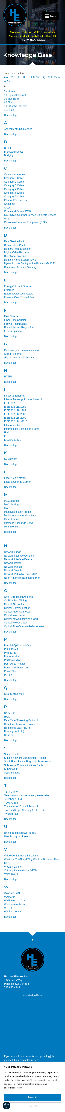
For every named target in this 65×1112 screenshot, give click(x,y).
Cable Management (15, 174)
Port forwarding (12, 660)
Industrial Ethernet (14, 395)
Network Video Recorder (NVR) (21, 574)
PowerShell (10, 671)
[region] (32, 1087)
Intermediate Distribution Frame (21, 429)
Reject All (32, 1106)
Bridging (9, 155)
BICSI (7, 148)
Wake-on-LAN (12, 893)
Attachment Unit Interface (18, 129)
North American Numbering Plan (22, 577)
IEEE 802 (9, 403)
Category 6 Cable (14, 196)
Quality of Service (14, 694)
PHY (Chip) (10, 652)
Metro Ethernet (12, 519)
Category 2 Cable (14, 181)
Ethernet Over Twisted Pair (19, 297)
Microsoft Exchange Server (19, 523)
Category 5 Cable (14, 193)
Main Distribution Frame (17, 511)
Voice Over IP (11, 874)
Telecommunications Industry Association (27, 795)
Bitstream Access (13, 151)
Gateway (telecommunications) (21, 350)
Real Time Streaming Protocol (21, 720)
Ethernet (9, 290)
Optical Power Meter (15, 622)
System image (12, 772)
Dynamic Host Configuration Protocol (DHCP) (29, 263)
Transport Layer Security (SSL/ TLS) (24, 810)
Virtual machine (13, 866)
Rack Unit (9, 713)
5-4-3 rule (9, 91)
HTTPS (8, 376)
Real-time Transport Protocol (20, 724)
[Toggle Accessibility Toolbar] (6, 1105)
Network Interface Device (18, 559)
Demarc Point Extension (17, 248)
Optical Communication (17, 608)
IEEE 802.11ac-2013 (15, 421)
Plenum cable (12, 656)
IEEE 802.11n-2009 (15, 417)
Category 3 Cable (14, 185)
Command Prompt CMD (17, 211)
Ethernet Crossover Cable (18, 293)
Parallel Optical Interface (18, 645)
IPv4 (6, 432)
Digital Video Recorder (17, 252)
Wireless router (12, 911)
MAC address (11, 501)
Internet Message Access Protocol (23, 399)
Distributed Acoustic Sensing (20, 267)
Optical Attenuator (14, 604)
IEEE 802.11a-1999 (15, 406)
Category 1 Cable (14, 178)
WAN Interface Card (15, 900)
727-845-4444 (12, 987)
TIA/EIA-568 (11, 802)
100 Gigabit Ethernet (15, 106)
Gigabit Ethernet (13, 353)
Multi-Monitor (11, 526)
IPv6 (6, 436)
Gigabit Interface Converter (19, 357)
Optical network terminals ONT (21, 619)
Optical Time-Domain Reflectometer (24, 626)
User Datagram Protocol (17, 836)
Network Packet (13, 566)
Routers (8, 735)
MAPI (7, 508)
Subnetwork (11, 769)
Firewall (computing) (15, 323)
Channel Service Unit (16, 200)
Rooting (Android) (14, 731)
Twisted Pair (11, 813)
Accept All (32, 1097)
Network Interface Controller (19, 555)
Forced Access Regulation (19, 327)
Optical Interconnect (15, 615)
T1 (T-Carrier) (11, 791)
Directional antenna (15, 256)
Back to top (10, 115)
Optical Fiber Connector (17, 611)
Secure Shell (11, 754)
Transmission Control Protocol (21, 806)
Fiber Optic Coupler (15, 320)
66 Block (9, 102)
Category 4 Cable (14, 189)
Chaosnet (9, 203)
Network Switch (13, 570)
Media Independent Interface (20, 515)
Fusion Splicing (13, 331)
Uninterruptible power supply (20, 832)
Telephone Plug (13, 799)
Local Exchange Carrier (17, 481)
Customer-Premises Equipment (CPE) (25, 222)
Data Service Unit (14, 241)
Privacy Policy (15, 1087)
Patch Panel (11, 649)
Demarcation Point (14, 245)
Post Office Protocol (15, 663)
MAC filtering (11, 504)
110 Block (9, 110)
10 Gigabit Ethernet (15, 95)
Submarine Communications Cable (23, 765)
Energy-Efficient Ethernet (18, 286)
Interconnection (12, 425)
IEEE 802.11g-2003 (15, 414)
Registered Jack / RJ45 (17, 727)
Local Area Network (15, 478)
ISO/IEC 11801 (12, 439)
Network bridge (12, 552)
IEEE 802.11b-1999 (15, 410)
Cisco (7, 207)
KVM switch (10, 459)
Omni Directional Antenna (18, 596)
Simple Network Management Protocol (25, 757)
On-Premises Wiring (15, 600)
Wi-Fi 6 (8, 908)
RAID (7, 716)
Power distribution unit (16, 667)
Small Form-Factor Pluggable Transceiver (27, 761)
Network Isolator (13, 563)
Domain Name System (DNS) (20, 259)
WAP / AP (9, 896)
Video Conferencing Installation (21, 855)
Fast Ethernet (11, 316)
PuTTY (8, 675)
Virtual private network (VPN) (20, 870)
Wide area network (14, 904)
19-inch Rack (11, 98)
